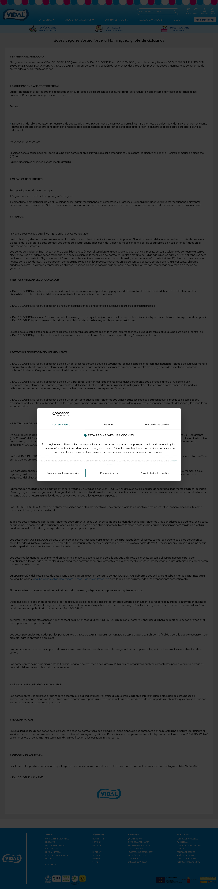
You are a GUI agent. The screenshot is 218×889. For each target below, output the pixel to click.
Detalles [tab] (109, 424)
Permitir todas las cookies (154, 473)
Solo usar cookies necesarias (63, 473)
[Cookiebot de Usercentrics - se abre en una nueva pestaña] (55, 414)
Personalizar (107, 473)
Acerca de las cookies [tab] (156, 424)
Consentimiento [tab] (61, 424)
